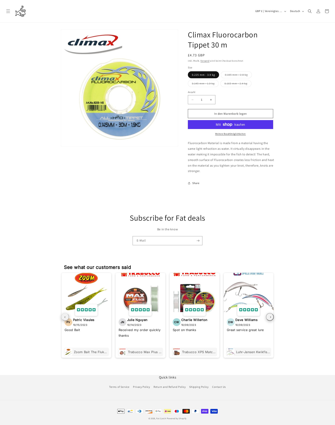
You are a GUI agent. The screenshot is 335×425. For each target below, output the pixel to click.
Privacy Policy (141, 387)
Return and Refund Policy (170, 387)
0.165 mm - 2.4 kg (237, 84)
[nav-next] (270, 317)
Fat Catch (161, 418)
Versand (204, 60)
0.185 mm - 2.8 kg (238, 75)
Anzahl (191, 92)
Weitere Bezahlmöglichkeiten (230, 133)
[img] (86, 310)
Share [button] (195, 183)
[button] (8, 11)
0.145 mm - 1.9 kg (205, 84)
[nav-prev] (65, 317)
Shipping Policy (198, 387)
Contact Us (219, 387)
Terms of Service (119, 387)
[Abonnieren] (198, 240)
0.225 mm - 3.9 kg (203, 75)
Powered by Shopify (177, 418)
